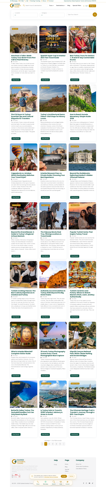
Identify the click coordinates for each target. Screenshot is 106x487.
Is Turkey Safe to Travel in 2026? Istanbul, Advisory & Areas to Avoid (52, 412)
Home (66, 464)
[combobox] (25, 15)
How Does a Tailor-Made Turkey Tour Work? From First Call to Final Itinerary (23, 58)
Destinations (60, 5)
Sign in (93, 6)
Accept (64, 476)
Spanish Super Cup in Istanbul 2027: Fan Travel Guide (53, 57)
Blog (69, 5)
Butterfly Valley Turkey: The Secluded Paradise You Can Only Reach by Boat (22, 412)
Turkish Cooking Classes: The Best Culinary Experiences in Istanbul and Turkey (23, 293)
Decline (71, 476)
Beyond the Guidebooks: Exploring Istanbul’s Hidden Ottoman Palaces (81, 175)
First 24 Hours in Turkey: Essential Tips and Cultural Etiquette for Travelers (22, 116)
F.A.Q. (55, 464)
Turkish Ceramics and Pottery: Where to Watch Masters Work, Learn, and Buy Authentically (82, 294)
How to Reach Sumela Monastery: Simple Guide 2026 (80, 116)
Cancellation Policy (81, 468)
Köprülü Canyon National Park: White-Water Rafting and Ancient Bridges (81, 353)
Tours (50, 5)
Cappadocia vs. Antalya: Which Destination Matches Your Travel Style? (22, 175)
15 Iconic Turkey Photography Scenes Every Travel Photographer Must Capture (53, 353)
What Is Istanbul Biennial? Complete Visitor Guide (22, 352)
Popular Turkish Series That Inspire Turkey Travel (81, 233)
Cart (86, 6)
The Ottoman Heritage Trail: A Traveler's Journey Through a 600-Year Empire (82, 412)
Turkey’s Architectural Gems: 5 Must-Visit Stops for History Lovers (53, 116)
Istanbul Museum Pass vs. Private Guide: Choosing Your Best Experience (53, 175)
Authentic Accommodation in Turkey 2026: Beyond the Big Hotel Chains (53, 293)
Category (44, 13)
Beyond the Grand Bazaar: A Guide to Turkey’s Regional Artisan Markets (22, 234)
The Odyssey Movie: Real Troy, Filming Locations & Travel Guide (51, 234)
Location (17, 13)
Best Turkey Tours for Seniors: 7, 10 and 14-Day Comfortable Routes (82, 58)
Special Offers (77, 5)
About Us (78, 464)
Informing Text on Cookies (51, 477)
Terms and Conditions (82, 466)
